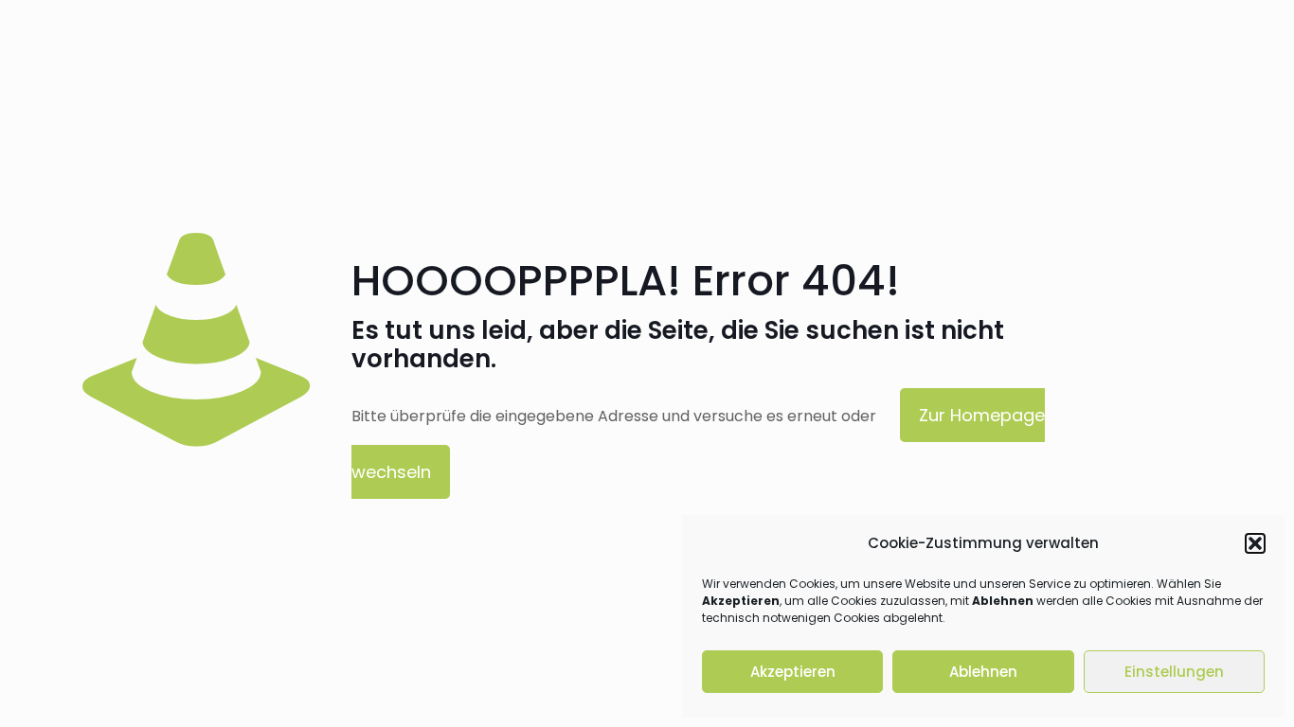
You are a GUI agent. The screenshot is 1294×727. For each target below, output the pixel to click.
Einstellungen (1174, 672)
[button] (1255, 543)
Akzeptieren (793, 672)
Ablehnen (983, 672)
